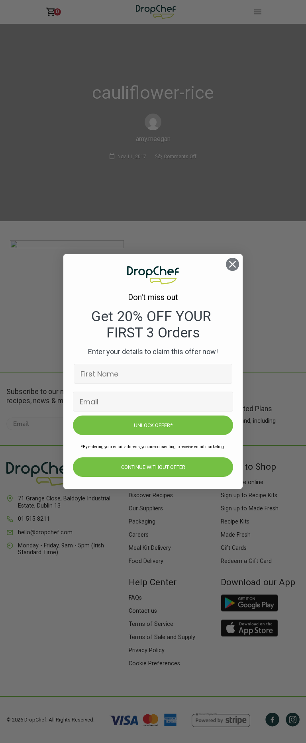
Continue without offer (153, 467)
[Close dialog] (232, 264)
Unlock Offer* (153, 425)
